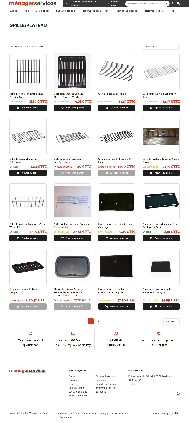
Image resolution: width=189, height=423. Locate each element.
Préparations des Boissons (96, 11)
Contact (132, 383)
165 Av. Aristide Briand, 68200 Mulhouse (150, 376)
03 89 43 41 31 (158, 345)
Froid (26, 11)
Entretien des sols (65, 11)
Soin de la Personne (127, 11)
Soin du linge (42, 11)
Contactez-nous (116, 3)
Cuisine (13, 11)
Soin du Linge (76, 387)
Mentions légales (101, 413)
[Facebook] (178, 393)
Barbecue (101, 391)
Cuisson (73, 380)
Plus (172, 11)
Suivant (170, 321)
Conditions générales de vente (73, 413)
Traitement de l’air (153, 11)
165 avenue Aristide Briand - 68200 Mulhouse (85, 3)
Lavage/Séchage (78, 391)
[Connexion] (172, 3)
